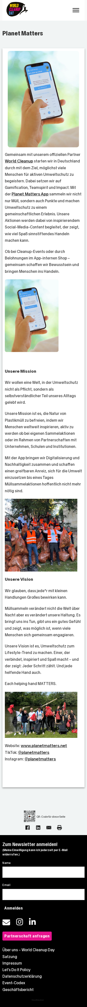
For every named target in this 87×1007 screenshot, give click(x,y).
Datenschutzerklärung (22, 976)
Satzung (9, 957)
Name (6, 863)
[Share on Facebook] (27, 827)
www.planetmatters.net (44, 746)
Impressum (12, 963)
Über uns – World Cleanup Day (28, 950)
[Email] (48, 827)
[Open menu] (76, 10)
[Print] (59, 827)
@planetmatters (33, 752)
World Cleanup (19, 161)
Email (6, 885)
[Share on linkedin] (38, 827)
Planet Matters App (30, 194)
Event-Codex (13, 983)
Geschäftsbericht (18, 990)
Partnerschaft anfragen (27, 936)
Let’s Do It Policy (16, 970)
